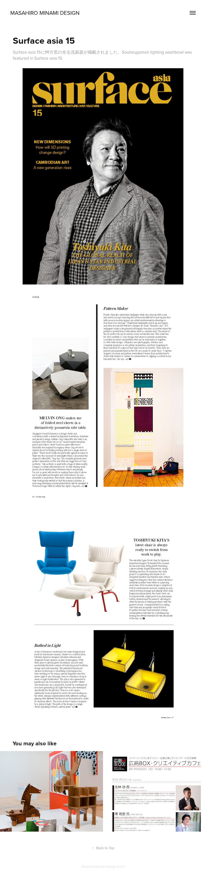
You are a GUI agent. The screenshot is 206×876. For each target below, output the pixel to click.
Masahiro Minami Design (45, 13)
